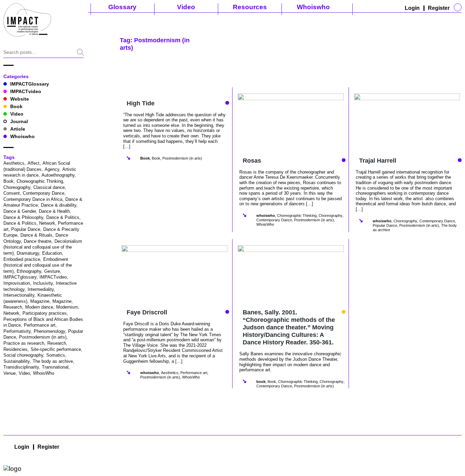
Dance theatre (37, 241)
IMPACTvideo (25, 91)
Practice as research (23, 343)
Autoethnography (58, 175)
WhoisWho (43, 373)
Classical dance (49, 187)
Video (186, 7)
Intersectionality (18, 295)
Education (52, 253)
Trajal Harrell (377, 160)
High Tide (141, 103)
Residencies (15, 349)
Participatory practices (44, 313)
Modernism (67, 307)
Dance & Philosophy (23, 217)
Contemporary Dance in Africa (32, 199)
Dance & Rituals (36, 235)
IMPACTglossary (19, 277)
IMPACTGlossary (29, 84)
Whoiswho (313, 7)
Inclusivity (43, 283)
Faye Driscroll (147, 312)
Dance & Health (54, 211)
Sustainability (16, 361)
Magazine (39, 301)
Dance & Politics (62, 217)
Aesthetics (14, 163)
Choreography (16, 187)
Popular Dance (385, 225)
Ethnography (29, 271)
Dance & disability (58, 205)
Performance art (39, 325)
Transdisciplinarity (21, 367)
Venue (9, 373)
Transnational (55, 367)
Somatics (55, 355)
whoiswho (265, 215)
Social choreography (23, 355)
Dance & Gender (19, 211)
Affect (33, 163)
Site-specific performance (56, 349)
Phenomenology (49, 331)
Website (19, 99)
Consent (11, 193)
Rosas (252, 160)
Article (17, 129)
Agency (52, 169)
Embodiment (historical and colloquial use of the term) (37, 265)
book (261, 382)
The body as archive (53, 361)
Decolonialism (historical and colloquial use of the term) (42, 247)
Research (56, 343)
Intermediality (41, 289)
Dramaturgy (28, 253)
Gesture (52, 271)
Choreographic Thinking (40, 181)
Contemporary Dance (43, 193)
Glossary (122, 7)
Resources (250, 7)
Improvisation (16, 283)
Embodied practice (21, 259)
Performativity (17, 331)
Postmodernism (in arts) (42, 337)
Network (11, 313)
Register (439, 8)
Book (16, 106)
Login (412, 8)
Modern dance (39, 307)
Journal (19, 121)
